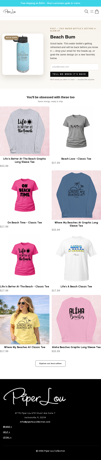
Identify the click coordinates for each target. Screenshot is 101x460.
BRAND (7, 427)
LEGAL (7, 437)
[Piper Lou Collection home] (35, 396)
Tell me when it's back (69, 74)
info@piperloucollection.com (35, 422)
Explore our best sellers (50, 363)
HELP (6, 432)
